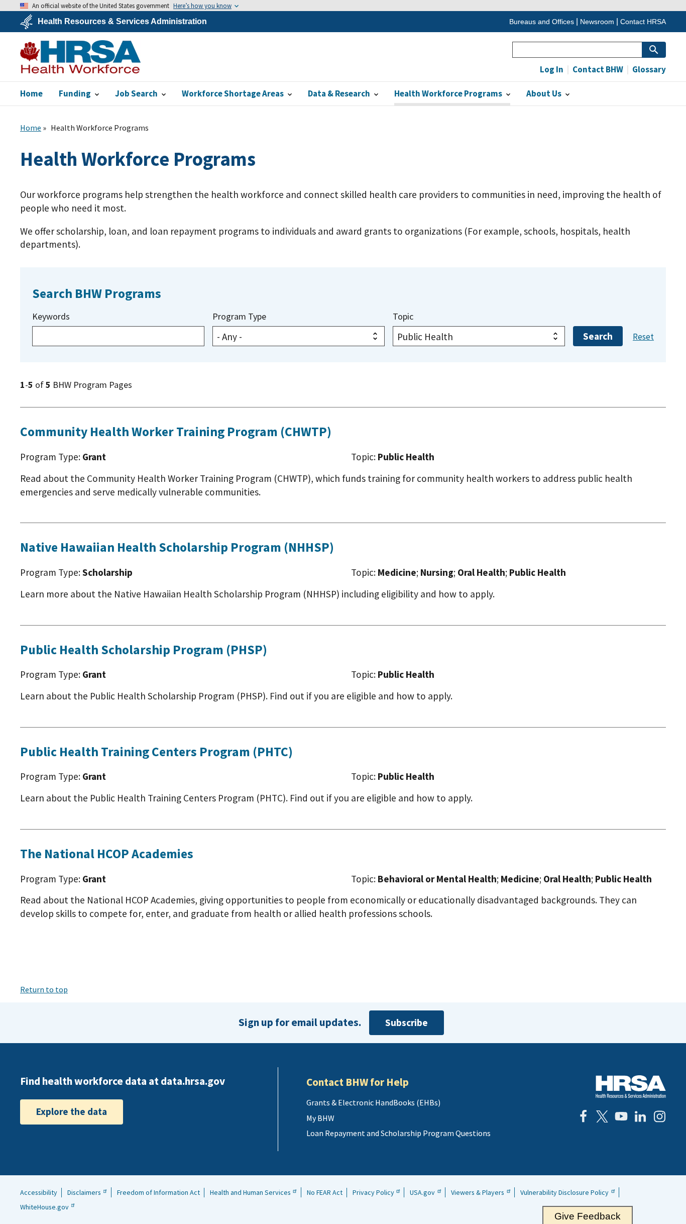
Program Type (239, 316)
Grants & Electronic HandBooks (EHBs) (373, 1102)
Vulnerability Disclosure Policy (564, 1192)
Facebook (583, 1116)
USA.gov (422, 1192)
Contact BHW (597, 69)
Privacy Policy (373, 1192)
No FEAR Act (324, 1192)
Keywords (51, 316)
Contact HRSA (643, 22)
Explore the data (71, 1111)
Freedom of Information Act (158, 1192)
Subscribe (406, 1022)
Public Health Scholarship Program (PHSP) (143, 650)
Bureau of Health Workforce (80, 56)
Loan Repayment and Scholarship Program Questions (398, 1133)
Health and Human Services (250, 1192)
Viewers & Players (477, 1192)
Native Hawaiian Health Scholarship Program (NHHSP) (177, 547)
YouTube (621, 1116)
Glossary (648, 69)
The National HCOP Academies (106, 854)
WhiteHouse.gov (44, 1206)
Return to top (44, 989)
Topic (403, 316)
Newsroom (597, 22)
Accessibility (38, 1192)
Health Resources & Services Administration (122, 22)
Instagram (659, 1116)
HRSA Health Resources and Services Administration (631, 1086)
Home (30, 128)
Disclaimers (84, 1192)
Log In (551, 69)
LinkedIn (640, 1116)
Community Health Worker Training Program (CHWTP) (175, 432)
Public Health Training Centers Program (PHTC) (156, 752)
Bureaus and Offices (541, 22)
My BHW (320, 1118)
